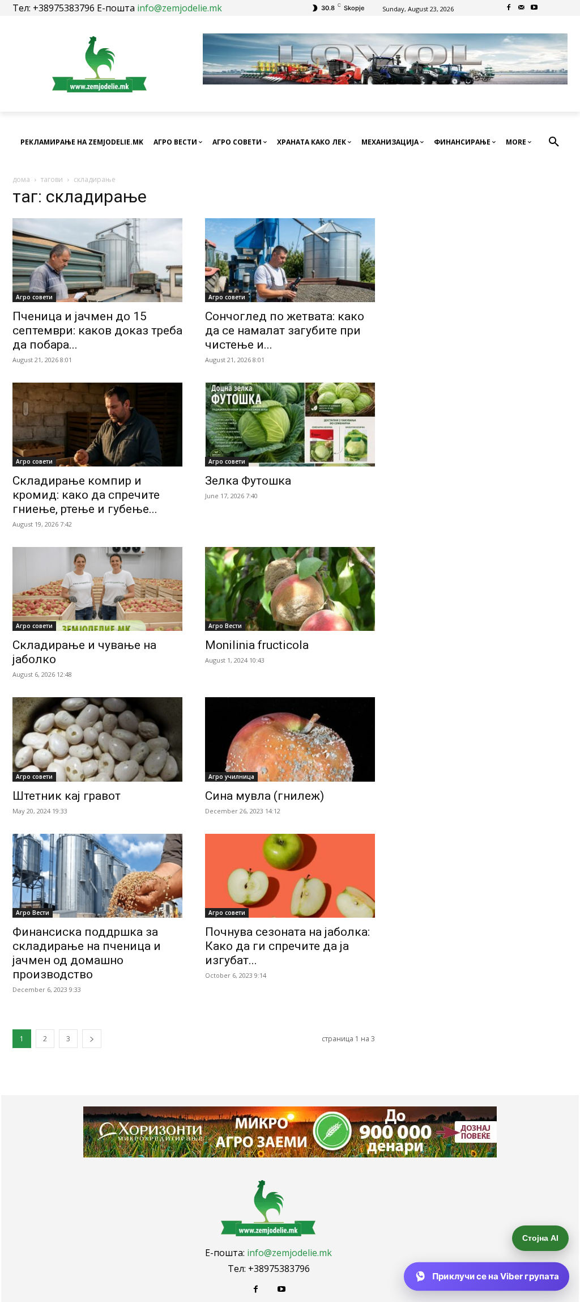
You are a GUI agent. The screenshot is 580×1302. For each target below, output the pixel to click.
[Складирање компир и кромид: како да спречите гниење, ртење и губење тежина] (97, 424)
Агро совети (34, 297)
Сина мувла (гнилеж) (264, 796)
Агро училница (231, 777)
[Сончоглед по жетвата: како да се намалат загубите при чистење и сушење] (290, 260)
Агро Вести (225, 626)
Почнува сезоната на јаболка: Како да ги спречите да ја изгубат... (287, 946)
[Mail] (521, 8)
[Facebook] (508, 8)
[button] (554, 142)
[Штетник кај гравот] (97, 739)
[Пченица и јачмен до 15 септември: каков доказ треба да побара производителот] (97, 260)
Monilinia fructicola (257, 645)
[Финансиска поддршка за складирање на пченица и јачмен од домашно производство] (97, 876)
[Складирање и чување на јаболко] (97, 589)
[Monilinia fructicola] (290, 589)
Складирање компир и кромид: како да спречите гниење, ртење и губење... (86, 495)
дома (21, 179)
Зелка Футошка (248, 480)
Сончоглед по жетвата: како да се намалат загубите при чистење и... (284, 330)
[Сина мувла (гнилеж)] (290, 739)
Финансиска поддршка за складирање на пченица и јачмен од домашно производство (86, 953)
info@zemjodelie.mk (179, 8)
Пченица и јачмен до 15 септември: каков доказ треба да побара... (97, 330)
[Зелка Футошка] (290, 424)
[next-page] (91, 1038)
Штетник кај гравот (66, 796)
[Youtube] (534, 8)
